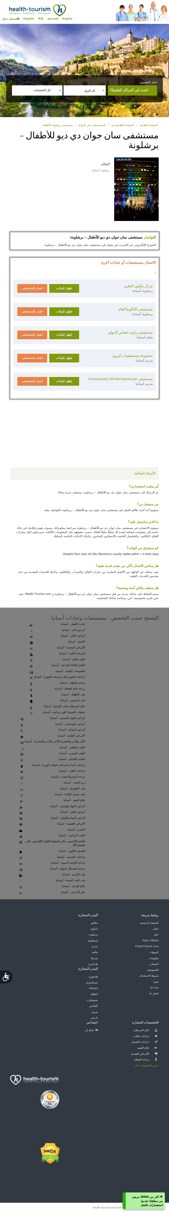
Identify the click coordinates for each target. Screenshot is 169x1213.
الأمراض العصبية (140, 1054)
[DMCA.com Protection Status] (50, 1153)
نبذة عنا (154, 987)
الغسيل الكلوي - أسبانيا (72, 850)
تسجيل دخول (9, 18)
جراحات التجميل (140, 1042)
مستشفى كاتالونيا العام (135, 309)
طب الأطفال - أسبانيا (73, 694)
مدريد (95, 946)
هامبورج (93, 976)
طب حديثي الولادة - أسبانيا (70, 794)
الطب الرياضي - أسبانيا (72, 835)
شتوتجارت (92, 1000)
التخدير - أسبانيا (76, 829)
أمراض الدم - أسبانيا (73, 629)
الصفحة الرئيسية (149, 923)
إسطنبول (93, 940)
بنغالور (94, 923)
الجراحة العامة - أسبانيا (72, 653)
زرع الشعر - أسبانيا (74, 782)
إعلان (156, 929)
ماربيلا (94, 958)
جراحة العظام (142, 1059)
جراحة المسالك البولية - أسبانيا (67, 868)
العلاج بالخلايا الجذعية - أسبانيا (68, 665)
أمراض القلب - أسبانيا (72, 811)
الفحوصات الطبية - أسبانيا (70, 671)
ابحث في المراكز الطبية (130, 90)
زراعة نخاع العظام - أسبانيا (70, 688)
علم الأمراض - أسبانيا (73, 892)
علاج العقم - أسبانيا (74, 800)
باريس (94, 1017)
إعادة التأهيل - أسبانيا (73, 624)
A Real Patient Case (147, 946)
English (67, 18)
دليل (156, 934)
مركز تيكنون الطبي (138, 286)
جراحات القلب (141, 1036)
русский (53, 18)
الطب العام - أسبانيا (74, 659)
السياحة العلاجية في (122, 125)
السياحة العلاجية (149, 125)
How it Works (151, 940)
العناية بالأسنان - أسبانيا (72, 759)
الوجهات (154, 952)
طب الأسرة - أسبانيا (73, 874)
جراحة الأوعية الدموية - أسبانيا (68, 862)
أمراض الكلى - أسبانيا (73, 635)
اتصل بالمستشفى (32, 288)
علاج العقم (144, 1048)
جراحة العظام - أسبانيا (72, 682)
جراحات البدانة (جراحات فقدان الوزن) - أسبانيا (58, 765)
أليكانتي (93, 1006)
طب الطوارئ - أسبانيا (72, 788)
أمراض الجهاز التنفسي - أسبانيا (67, 717)
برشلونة (93, 934)
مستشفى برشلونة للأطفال (57, 125)
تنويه (156, 982)
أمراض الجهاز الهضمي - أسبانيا (67, 806)
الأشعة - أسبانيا (76, 641)
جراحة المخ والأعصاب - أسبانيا (68, 776)
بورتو (95, 1012)
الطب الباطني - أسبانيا (72, 747)
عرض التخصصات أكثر (147, 1065)
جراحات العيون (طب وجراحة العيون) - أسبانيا (59, 676)
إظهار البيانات (64, 288)
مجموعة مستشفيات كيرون (132, 355)
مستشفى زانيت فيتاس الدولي (130, 332)
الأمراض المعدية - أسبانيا (71, 647)
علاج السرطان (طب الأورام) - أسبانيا (64, 706)
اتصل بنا (154, 993)
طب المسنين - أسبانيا (72, 700)
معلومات (154, 958)
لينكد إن (89, 1030)
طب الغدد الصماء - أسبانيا (70, 880)
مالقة (95, 952)
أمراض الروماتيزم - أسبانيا (70, 723)
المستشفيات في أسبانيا (92, 125)
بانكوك (94, 929)
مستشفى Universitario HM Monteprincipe (120, 379)
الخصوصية (153, 970)
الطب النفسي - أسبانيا (72, 753)
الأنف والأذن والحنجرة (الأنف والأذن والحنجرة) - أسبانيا (55, 741)
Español (28, 18)
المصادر (154, 964)
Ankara (93, 988)
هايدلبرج (93, 964)
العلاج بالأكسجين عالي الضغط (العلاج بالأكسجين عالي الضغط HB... (55, 843)
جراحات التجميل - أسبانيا (71, 856)
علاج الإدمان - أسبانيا (73, 886)
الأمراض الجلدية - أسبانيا (71, 735)
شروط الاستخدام (149, 976)
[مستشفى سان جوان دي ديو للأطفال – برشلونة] (132, 189)
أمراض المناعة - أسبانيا (72, 729)
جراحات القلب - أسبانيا (72, 770)
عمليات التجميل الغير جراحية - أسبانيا (64, 712)
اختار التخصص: (148, 82)
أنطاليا (94, 994)
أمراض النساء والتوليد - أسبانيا (68, 817)
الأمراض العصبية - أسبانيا (71, 823)
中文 (40, 18)
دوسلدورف (92, 982)
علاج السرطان (141, 1030)
